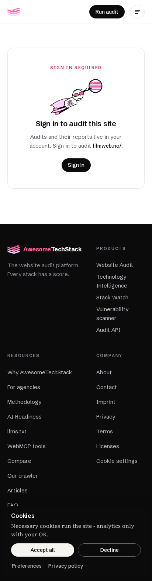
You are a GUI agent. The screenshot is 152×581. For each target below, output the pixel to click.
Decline (109, 550)
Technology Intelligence (111, 281)
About (104, 372)
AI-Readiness (24, 416)
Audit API (108, 329)
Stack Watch (112, 297)
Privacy (105, 416)
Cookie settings (117, 460)
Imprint (105, 401)
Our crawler (22, 475)
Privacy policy (65, 566)
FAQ (12, 505)
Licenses (107, 446)
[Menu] (138, 12)
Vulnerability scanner (112, 314)
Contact (106, 387)
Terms (104, 431)
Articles (17, 490)
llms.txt (17, 431)
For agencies (23, 387)
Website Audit (114, 264)
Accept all (43, 550)
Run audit (107, 11)
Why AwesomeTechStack (39, 372)
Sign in (76, 165)
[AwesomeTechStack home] (13, 12)
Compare (19, 460)
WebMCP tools (26, 446)
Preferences (27, 566)
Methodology (24, 401)
